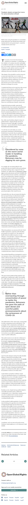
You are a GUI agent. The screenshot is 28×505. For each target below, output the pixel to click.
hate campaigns (15, 223)
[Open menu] (26, 2)
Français (11, 497)
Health (9, 446)
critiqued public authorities (11, 267)
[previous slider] (25, 461)
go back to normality (21, 347)
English (6, 497)
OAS (7, 360)
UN (2, 360)
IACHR (24, 359)
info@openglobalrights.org (8, 483)
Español (3, 49)
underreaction (19, 333)
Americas (3, 445)
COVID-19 (3, 446)
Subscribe (13, 490)
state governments (14, 283)
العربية (21, 497)
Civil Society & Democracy (13, 445)
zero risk (14, 123)
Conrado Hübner (6, 47)
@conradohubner (13, 436)
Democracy (23, 445)
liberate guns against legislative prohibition (11, 202)
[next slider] (2, 461)
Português (8, 49)
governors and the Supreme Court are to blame (14, 344)
